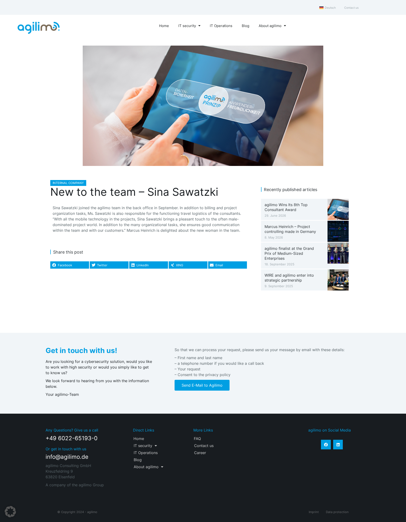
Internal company (68, 183)
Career (200, 452)
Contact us (204, 445)
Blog (245, 26)
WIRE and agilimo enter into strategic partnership (289, 278)
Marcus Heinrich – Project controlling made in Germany (290, 229)
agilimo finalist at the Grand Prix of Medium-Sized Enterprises (289, 253)
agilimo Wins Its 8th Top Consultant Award (286, 207)
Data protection (337, 512)
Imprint (314, 512)
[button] (69, 265)
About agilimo (270, 26)
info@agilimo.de (67, 456)
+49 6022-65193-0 (72, 438)
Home (164, 26)
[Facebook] (326, 445)
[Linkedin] (338, 445)
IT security (187, 26)
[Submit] (290, 461)
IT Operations (221, 26)
